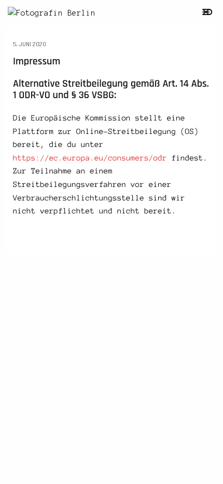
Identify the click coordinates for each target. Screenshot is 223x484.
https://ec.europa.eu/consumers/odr (90, 158)
